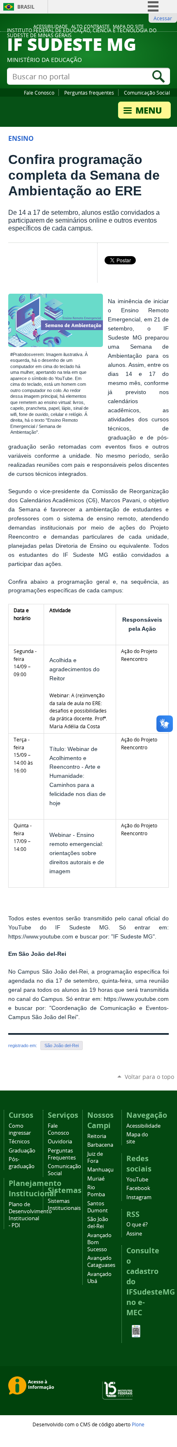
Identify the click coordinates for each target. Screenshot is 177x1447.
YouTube (137, 1179)
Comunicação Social (147, 92)
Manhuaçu (100, 1169)
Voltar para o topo (149, 1077)
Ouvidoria (60, 1141)
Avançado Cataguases (101, 1262)
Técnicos (19, 1141)
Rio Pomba (96, 1191)
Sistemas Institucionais (64, 1205)
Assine (134, 1233)
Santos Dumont (97, 1207)
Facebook (138, 1188)
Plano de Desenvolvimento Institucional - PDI (30, 1215)
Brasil (26, 6)
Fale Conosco (39, 92)
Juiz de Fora (95, 1157)
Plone (138, 1424)
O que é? (137, 1224)
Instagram (138, 1197)
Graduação (22, 1150)
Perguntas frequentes (89, 92)
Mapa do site (128, 26)
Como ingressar (20, 1129)
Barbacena (100, 1144)
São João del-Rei (61, 1045)
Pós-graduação (22, 1163)
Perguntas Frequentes (62, 1154)
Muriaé (96, 1178)
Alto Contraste (90, 26)
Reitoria (96, 1136)
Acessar (163, 18)
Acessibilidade (50, 26)
